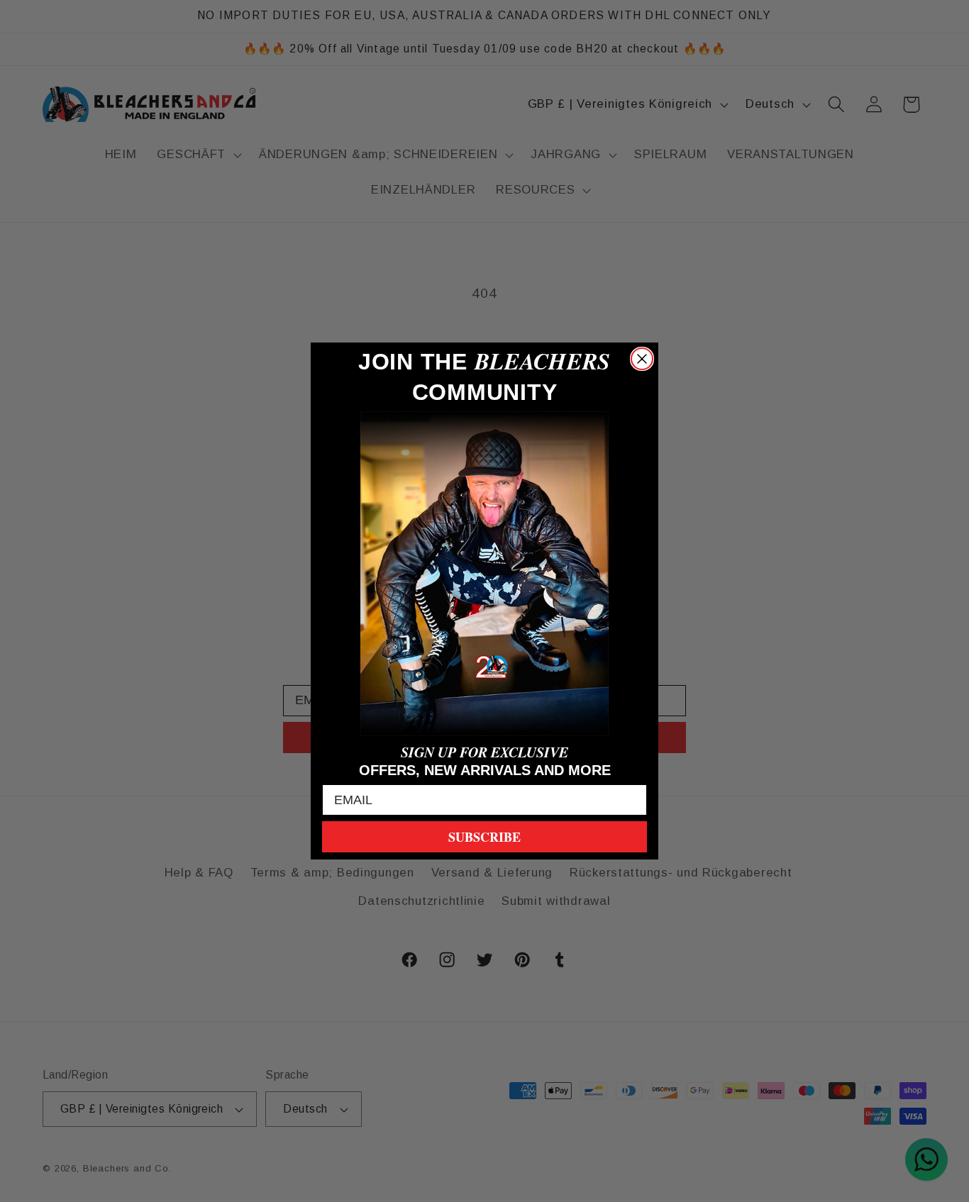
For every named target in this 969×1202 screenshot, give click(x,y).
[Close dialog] (642, 358)
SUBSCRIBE (484, 837)
